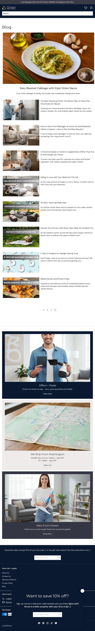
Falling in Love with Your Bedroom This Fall (59, 177)
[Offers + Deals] (47, 358)
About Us (5, 573)
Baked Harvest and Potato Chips (55, 279)
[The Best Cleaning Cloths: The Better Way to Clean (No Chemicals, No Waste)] (21, 110)
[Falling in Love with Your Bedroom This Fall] (21, 186)
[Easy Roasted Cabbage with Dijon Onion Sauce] (48, 58)
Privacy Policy (7, 583)
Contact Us (6, 576)
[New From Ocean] (47, 498)
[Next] (55, 310)
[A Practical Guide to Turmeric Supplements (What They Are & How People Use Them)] (21, 160)
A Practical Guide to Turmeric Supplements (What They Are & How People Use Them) (67, 153)
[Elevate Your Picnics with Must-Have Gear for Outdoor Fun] (21, 237)
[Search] (90, 13)
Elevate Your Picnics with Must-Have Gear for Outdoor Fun (67, 228)
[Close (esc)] (82, 591)
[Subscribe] (60, 614)
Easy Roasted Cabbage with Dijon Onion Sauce (48, 88)
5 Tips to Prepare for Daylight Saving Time (59, 253)
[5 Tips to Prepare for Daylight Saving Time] (21, 262)
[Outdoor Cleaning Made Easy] (21, 211)
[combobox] (47, 13)
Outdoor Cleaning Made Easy (53, 202)
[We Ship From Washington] (47, 427)
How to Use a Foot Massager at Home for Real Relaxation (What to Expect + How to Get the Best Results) (66, 127)
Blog (3, 586)
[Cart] (85, 7)
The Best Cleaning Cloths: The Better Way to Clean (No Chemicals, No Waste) (65, 102)
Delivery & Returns (9, 580)
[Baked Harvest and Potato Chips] (21, 288)
